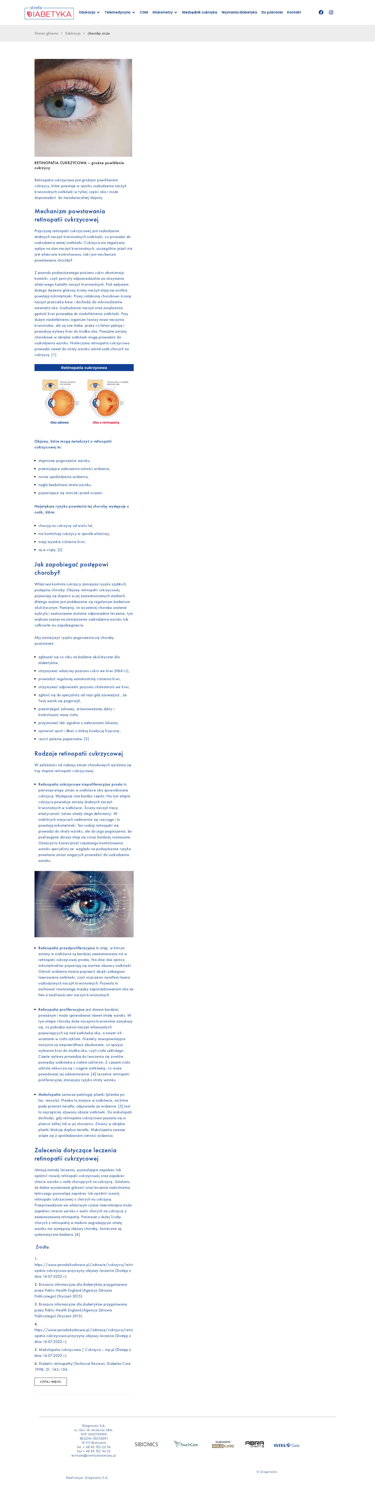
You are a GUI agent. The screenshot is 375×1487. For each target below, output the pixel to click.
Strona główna (47, 33)
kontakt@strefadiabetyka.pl (94, 1455)
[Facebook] (321, 12)
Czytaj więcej (50, 1382)
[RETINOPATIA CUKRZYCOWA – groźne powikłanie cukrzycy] (84, 108)
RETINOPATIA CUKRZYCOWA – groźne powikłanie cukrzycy (79, 165)
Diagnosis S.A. (97, 1478)
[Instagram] (331, 12)
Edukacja (73, 33)
